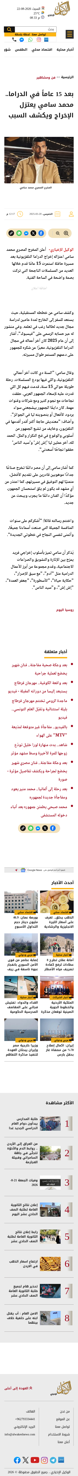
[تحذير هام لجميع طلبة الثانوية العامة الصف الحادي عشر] (50, 1291)
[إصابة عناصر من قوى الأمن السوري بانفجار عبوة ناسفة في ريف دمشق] (21, 944)
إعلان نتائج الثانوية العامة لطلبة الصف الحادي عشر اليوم (24, 1209)
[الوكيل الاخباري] (61, 1388)
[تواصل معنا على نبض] (46, 40)
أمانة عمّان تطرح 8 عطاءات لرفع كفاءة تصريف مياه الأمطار (59, 965)
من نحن (65, 1411)
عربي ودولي (25, 955)
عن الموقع (63, 1419)
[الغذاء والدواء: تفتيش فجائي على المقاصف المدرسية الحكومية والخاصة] (21, 987)
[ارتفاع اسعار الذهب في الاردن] (50, 1264)
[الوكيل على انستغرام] (44, 1460)
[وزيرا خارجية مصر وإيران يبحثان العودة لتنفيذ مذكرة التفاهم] (21, 1029)
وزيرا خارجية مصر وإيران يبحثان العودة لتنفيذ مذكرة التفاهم (22, 1050)
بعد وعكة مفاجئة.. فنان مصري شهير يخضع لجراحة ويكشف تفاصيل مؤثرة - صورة (37, 771)
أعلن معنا (64, 1442)
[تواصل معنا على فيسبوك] (22, 40)
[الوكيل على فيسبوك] (17, 1460)
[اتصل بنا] (14, 39)
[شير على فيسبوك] (41, 233)
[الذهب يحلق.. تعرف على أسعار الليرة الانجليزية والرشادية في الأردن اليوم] (57, 902)
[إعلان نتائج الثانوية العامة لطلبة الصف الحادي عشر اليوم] (50, 1209)
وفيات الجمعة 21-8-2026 (24, 1182)
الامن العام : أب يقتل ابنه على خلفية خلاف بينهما (22, 1318)
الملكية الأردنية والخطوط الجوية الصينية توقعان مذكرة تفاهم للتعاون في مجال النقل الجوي (57, 1007)
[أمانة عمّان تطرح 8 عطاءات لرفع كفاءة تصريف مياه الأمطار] (57, 944)
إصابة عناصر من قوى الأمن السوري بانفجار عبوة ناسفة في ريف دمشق (22, 965)
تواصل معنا (62, 1427)
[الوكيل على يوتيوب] (35, 1460)
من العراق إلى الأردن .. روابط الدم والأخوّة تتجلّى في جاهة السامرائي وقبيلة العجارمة (22, 1153)
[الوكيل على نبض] (61, 1460)
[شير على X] (33, 233)
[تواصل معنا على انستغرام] (39, 40)
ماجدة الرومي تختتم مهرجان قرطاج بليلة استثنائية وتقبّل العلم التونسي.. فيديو (39, 709)
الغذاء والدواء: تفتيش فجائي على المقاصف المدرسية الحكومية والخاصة (21, 1007)
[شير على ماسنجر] (26, 233)
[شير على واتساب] (19, 233)
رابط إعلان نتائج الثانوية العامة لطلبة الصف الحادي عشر (22, 1237)
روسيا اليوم (64, 610)
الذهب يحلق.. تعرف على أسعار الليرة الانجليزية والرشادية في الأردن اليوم (59, 922)
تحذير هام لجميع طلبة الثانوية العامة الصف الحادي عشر (23, 1291)
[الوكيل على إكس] (25, 1460)
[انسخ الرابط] (11, 233)
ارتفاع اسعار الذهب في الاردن (23, 1263)
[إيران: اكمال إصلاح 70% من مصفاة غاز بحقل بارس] (57, 1029)
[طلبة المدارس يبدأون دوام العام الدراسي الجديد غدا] (50, 1123)
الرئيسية (67, 77)
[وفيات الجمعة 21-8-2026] (50, 1182)
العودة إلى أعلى (16, 1388)
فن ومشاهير (45, 78)
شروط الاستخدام (59, 1434)
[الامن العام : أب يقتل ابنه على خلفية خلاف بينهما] (50, 1318)
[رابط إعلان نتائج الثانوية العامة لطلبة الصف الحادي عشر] (50, 1237)
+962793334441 (25, 1419)
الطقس (21, 49)
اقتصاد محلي (42, 49)
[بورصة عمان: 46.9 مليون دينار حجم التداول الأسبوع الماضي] (21, 902)
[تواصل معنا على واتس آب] (30, 40)
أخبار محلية (65, 49)
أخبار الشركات (60, 997)
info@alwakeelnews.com (20, 1434)
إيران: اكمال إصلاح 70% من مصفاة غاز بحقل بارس (60, 1050)
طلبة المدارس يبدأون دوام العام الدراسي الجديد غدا (23, 1123)
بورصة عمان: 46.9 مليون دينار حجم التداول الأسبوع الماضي (25, 922)
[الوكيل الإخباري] (60, 11)
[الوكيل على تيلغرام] (53, 1460)
